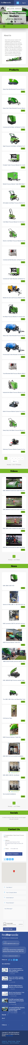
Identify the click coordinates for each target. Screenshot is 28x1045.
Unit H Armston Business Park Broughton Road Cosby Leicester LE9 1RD (14, 843)
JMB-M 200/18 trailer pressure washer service (14, 661)
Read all (4, 1014)
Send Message (8, 929)
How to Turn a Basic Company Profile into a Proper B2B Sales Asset (16, 979)
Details (23, 91)
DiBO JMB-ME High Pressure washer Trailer (14, 680)
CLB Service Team (7, 718)
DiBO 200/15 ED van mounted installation (13, 756)
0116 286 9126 (15, 19)
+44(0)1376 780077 (13, 956)
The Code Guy (9, 1035)
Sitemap (18, 1041)
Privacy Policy (5, 1043)
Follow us (4, 1025)
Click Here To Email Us (13, 854)
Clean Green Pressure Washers (14, 15)
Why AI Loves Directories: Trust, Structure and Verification (16, 993)
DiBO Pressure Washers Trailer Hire (12, 737)
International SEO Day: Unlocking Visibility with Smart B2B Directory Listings (17, 1009)
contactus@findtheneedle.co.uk (11, 943)
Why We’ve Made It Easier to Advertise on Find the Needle (16, 986)
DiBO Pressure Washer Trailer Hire (11, 642)
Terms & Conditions (14, 1043)
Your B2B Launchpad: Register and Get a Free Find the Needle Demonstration (16, 1001)
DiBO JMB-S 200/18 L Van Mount (11, 775)
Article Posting (11, 1041)
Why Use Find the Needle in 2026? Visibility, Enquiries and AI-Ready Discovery (16, 970)
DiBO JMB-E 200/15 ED (8, 585)
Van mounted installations (9, 794)
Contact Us (4, 1041)
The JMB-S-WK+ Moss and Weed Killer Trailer (14, 699)
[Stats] (13, 859)
